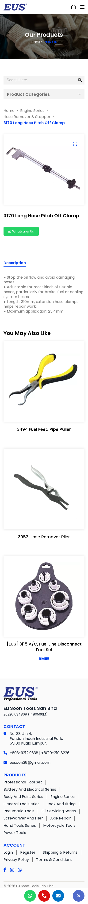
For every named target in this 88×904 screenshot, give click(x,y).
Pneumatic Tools (19, 811)
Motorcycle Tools (59, 825)
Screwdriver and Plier (23, 818)
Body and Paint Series (23, 796)
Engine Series (62, 796)
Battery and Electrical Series (30, 789)
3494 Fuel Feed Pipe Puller (44, 429)
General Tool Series (21, 804)
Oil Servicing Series (59, 811)
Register (27, 852)
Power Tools (15, 832)
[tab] (15, 264)
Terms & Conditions (54, 859)
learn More (43, 413)
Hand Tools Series (20, 825)
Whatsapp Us (22, 231)
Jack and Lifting (61, 804)
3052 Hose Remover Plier (44, 537)
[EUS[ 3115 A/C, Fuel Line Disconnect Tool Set (44, 646)
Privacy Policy (16, 859)
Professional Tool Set (23, 782)
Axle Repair (60, 818)
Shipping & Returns (60, 852)
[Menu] (82, 7)
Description (15, 263)
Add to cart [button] (59, 628)
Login (8, 852)
